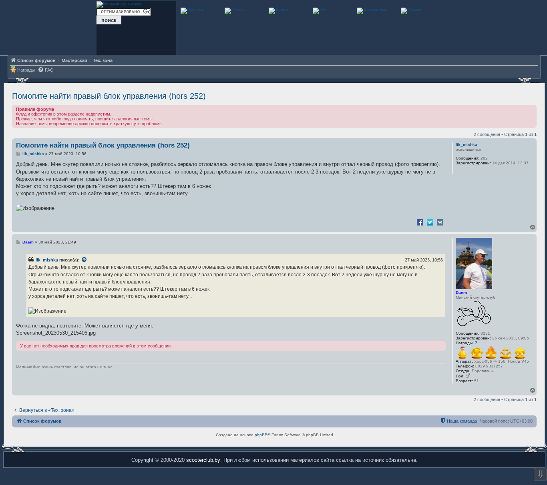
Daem (461, 292)
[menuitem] (46, 70)
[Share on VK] (440, 222)
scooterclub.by (203, 460)
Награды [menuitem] (26, 70)
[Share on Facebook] (420, 222)
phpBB (261, 435)
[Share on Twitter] (430, 222)
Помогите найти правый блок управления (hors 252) (109, 96)
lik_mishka (466, 144)
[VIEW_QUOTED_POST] (84, 259)
